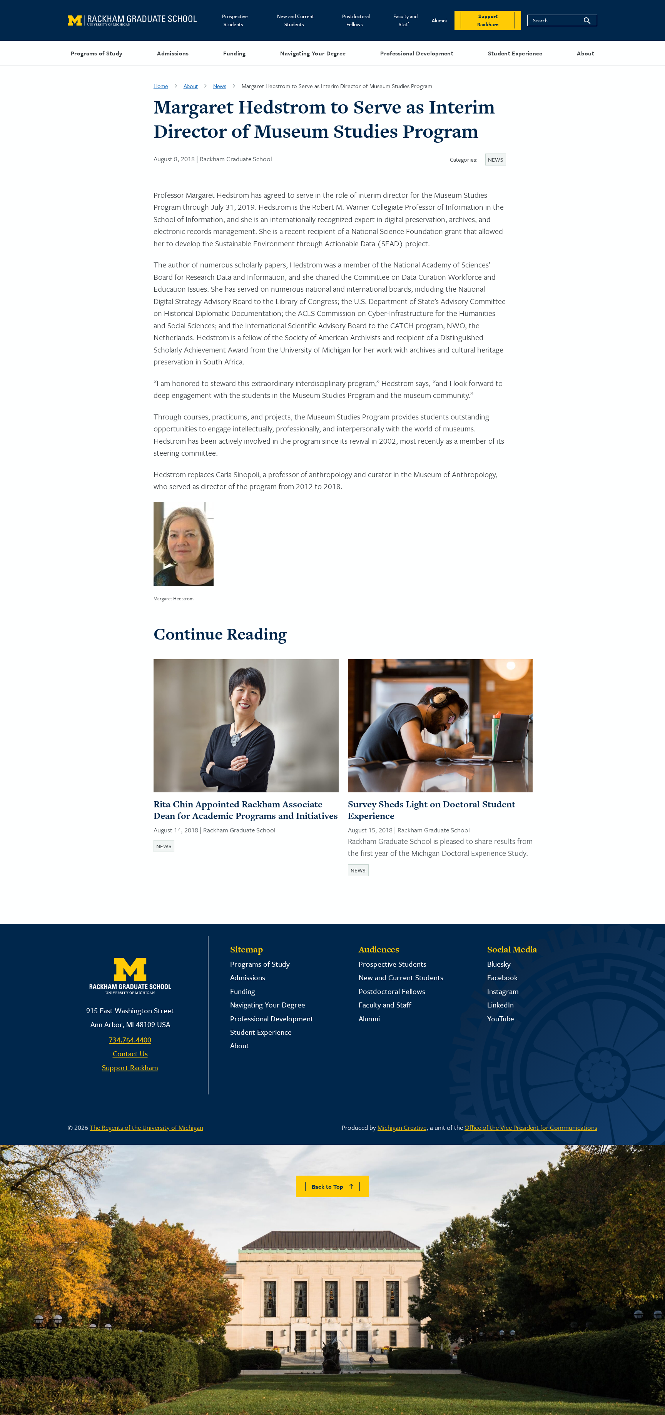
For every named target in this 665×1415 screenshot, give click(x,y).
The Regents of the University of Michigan (146, 1127)
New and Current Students (295, 20)
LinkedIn (500, 1004)
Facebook (502, 977)
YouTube (500, 1018)
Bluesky (499, 964)
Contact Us (130, 1053)
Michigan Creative (402, 1127)
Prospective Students (235, 20)
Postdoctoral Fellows (356, 20)
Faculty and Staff (405, 20)
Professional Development (416, 53)
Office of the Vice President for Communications (530, 1127)
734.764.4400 (130, 1039)
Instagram (503, 991)
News (219, 86)
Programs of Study (96, 53)
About (585, 53)
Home (161, 86)
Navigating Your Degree (313, 53)
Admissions (173, 53)
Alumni (439, 20)
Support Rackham (130, 1067)
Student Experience (515, 53)
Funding (234, 53)
